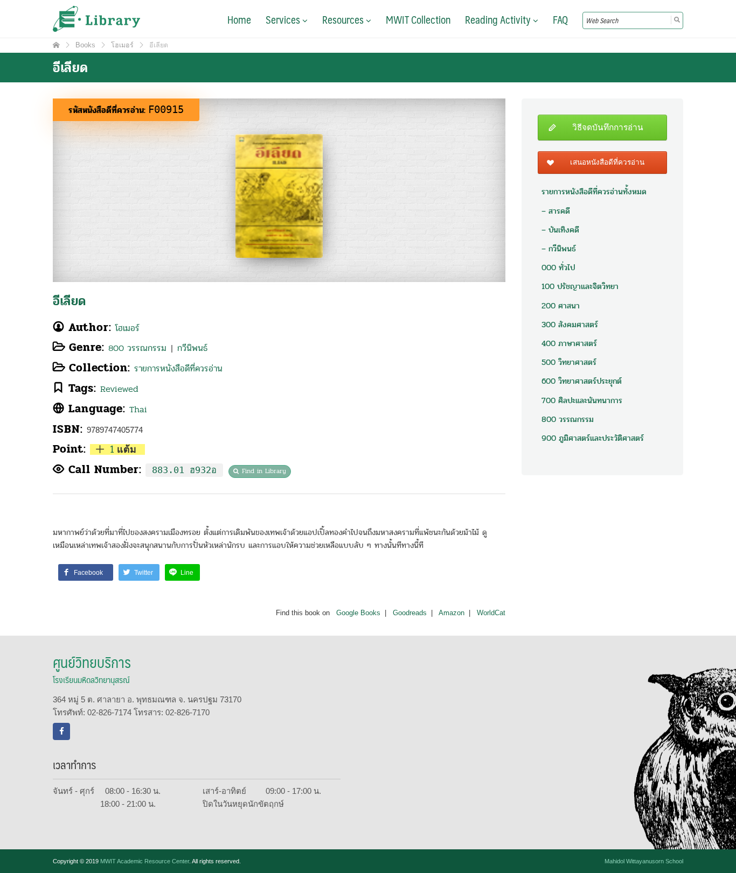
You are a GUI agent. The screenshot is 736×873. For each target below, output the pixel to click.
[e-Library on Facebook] (61, 731)
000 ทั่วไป (558, 267)
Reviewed (119, 389)
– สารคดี (555, 211)
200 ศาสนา (560, 305)
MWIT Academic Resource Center (144, 861)
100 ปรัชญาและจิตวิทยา (580, 286)
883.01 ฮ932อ (184, 470)
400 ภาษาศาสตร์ (569, 343)
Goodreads (410, 613)
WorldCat (491, 613)
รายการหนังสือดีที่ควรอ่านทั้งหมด (594, 191)
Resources (344, 19)
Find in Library (264, 471)
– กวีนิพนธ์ (558, 248)
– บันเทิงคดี (560, 229)
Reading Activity (499, 19)
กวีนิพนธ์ (192, 348)
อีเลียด (69, 301)
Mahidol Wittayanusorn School (644, 861)
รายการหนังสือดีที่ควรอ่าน (178, 368)
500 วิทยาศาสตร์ (568, 362)
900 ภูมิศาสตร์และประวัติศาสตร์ (592, 438)
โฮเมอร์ (127, 328)
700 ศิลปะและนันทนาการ (581, 400)
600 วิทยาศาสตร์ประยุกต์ (581, 381)
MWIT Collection (418, 19)
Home (239, 19)
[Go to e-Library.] (56, 45)
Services (284, 19)
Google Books (358, 613)
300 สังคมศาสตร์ (569, 324)
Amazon (451, 613)
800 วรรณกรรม (137, 348)
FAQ (560, 19)
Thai (138, 409)
